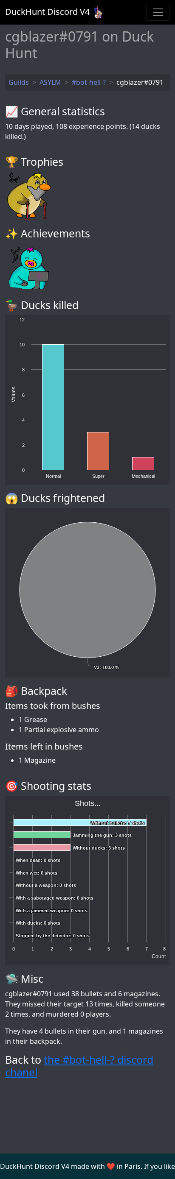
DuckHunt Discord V (47, 11)
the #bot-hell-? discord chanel (79, 1065)
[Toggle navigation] (158, 12)
